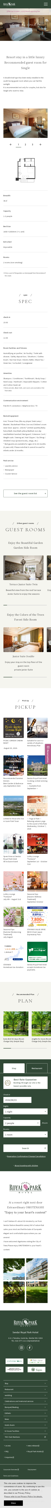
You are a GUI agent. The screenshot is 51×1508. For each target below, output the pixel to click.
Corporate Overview (10, 1469)
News (7, 1419)
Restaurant (37, 1068)
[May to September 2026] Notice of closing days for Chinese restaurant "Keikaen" (24, 11)
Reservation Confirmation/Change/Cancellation (26, 1156)
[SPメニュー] (46, 4)
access (8, 1445)
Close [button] (13, 1503)
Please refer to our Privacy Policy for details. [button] (23, 1497)
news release (33, 1445)
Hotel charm (10, 1425)
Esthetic (8, 1413)
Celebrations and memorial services (19, 1401)
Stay (14, 1068)
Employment (32, 1469)
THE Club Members (12, 1437)
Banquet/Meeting (11, 1407)
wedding (8, 1395)
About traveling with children (26, 1165)
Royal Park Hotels (35, 1451)
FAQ (6, 1451)
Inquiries (8, 1457)
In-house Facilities (12, 1431)
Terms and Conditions (10, 1476)
